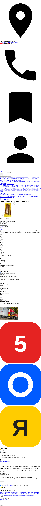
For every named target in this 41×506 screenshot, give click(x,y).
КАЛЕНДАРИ (2, 184)
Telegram (6, 499)
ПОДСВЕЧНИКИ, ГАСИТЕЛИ (4, 189)
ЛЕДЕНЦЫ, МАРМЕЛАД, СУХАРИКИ (16, 192)
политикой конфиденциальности (9, 485)
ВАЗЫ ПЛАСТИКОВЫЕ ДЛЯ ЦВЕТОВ (25, 188)
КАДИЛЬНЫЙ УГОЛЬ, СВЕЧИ (22, 492)
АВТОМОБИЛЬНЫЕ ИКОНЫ (4, 181)
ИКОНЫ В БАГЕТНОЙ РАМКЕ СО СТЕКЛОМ (30, 181)
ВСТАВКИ (32, 179)
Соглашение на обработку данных (29, 495)
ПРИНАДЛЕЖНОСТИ (37, 188)
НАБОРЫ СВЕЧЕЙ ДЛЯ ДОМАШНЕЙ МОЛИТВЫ (24, 179)
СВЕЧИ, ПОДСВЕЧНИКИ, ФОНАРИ (5, 194)
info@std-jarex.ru (7, 491)
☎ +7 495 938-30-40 (3, 461)
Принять (1, 505)
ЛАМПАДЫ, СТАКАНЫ (22, 185)
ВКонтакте (2, 499)
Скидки (8, 42)
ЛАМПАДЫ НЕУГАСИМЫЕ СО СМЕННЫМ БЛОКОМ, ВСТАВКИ (9, 188)
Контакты (16, 42)
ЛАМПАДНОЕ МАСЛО (3, 185)
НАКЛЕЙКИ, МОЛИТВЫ (10, 184)
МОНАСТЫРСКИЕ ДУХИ (10, 197)
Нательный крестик (19, 497)
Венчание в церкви (14, 497)
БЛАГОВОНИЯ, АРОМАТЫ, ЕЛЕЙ (5, 492)
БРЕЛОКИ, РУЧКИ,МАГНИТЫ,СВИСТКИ (6, 196)
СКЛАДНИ (16, 181)
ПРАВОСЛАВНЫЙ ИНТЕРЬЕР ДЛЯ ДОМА (14, 187)
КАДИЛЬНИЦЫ (15, 492)
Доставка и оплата (12, 42)
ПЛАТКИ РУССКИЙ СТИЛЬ (26, 196)
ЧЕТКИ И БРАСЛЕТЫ (22, 186)
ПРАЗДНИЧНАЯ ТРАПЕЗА (14, 194)
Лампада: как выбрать (3, 497)
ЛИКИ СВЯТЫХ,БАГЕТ (28, 182)
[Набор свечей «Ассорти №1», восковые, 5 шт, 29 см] (8, 217)
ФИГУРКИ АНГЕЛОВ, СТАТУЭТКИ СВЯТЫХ (32, 185)
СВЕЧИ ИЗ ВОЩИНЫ (19, 180)
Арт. (3, 218)
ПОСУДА (20, 196)
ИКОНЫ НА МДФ (21, 181)
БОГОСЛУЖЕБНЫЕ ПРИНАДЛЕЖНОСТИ (31, 189)
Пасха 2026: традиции (32, 497)
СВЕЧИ (1, 198)
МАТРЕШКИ (17, 196)
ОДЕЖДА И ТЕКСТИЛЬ (26, 493)
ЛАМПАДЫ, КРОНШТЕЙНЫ (13, 189)
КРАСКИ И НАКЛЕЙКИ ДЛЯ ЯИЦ (5, 195)
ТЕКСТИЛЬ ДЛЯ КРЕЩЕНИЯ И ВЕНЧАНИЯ (6, 190)
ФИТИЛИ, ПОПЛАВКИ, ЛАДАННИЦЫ (12, 185)
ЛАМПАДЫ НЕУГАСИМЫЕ (12, 179)
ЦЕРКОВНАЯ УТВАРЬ (12, 493)
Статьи (15, 495)
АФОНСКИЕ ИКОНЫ (12, 181)
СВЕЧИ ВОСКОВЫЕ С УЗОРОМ (4, 199)
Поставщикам (5, 42)
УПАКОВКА (28, 194)
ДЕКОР (25, 194)
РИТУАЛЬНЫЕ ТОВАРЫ (19, 493)
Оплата (1, 228)
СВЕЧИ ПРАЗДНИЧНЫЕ (12, 180)
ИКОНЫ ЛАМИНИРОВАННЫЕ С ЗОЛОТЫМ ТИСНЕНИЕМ (16, 182)
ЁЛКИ (23, 194)
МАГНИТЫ (31, 194)
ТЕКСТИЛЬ (32, 188)
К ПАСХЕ (28, 192)
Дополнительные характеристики (4, 246)
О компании (1, 42)
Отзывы (1, 229)
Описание (1, 227)
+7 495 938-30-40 (2, 491)
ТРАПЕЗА (5, 197)
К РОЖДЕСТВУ (24, 192)
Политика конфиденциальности (20, 495)
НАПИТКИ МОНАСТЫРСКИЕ (34, 192)
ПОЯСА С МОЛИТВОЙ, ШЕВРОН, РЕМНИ (19, 190)
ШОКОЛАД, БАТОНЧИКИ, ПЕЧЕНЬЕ (5, 192)
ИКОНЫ (11, 492)
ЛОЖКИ (13, 196)
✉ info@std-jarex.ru (8, 461)
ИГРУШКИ (31, 196)
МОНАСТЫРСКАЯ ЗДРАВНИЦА (34, 493)
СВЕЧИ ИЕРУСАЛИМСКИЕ (4, 179)
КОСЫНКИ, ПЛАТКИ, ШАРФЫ (30, 190)
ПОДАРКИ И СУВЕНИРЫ (4, 187)
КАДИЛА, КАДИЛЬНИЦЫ (21, 189)
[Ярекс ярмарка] (3, 489)
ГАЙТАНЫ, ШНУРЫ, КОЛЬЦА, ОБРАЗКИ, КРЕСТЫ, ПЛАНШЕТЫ (9, 186)
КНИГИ (5, 184)
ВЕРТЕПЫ (20, 194)
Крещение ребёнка (8, 497)
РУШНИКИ (37, 190)
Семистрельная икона (25, 497)
